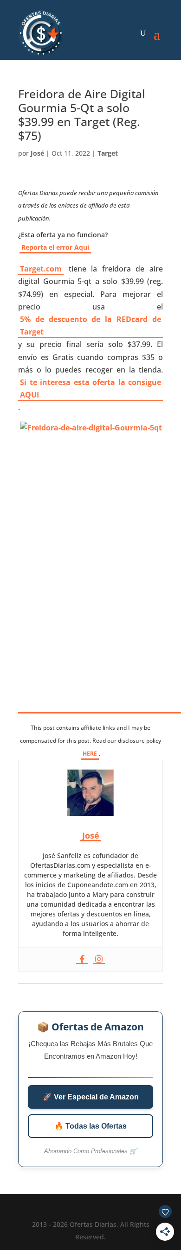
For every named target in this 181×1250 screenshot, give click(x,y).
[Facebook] (82, 959)
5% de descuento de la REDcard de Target (90, 325)
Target (107, 153)
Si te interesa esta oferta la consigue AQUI (90, 388)
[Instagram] (99, 959)
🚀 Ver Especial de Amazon (91, 1097)
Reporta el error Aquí (55, 247)
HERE (90, 754)
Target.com (41, 269)
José (37, 153)
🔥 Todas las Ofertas (90, 1126)
